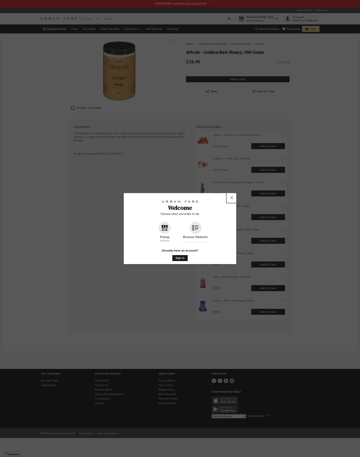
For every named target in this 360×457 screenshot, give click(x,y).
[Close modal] (231, 197)
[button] (164, 232)
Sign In (180, 258)
